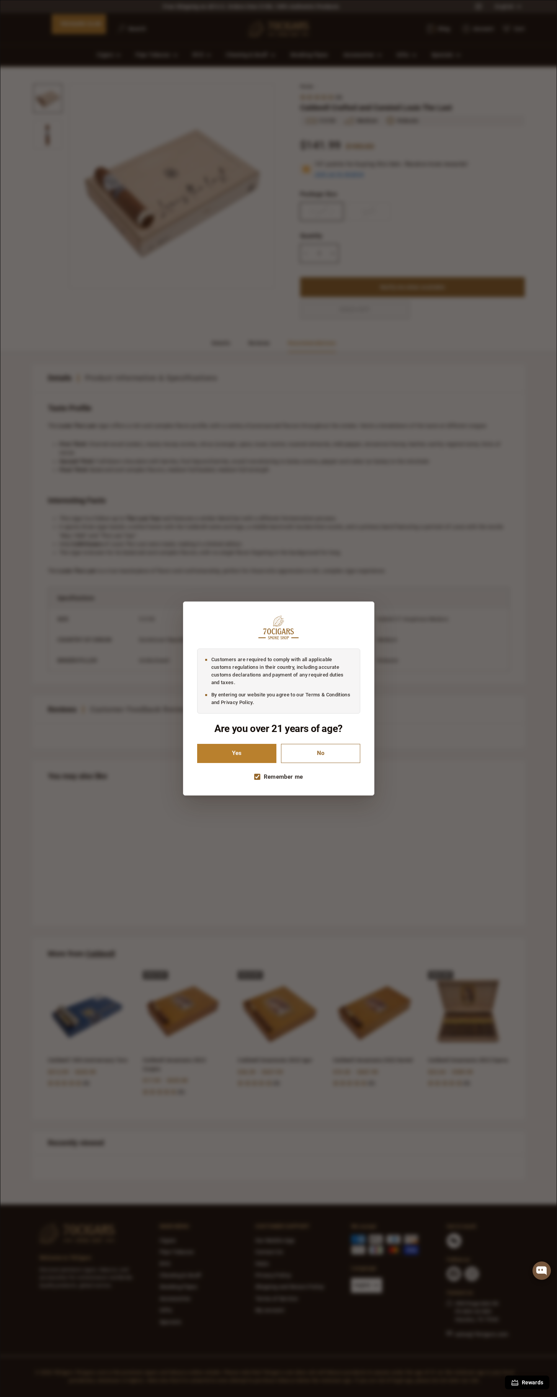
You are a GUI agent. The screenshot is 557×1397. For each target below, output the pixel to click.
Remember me (283, 776)
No (320, 753)
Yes (237, 753)
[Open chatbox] (541, 1270)
